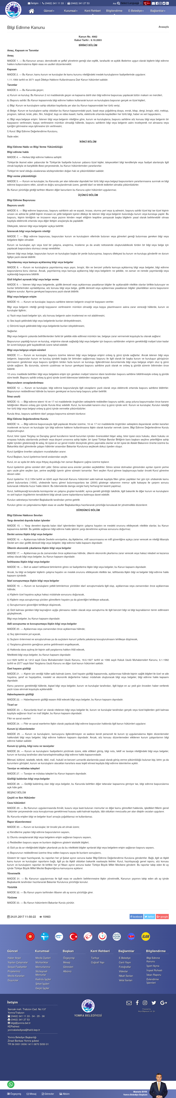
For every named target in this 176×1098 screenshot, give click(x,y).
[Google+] (164, 1002)
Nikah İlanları (126, 975)
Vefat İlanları (125, 980)
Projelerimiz (14, 971)
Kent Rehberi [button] (93, 11)
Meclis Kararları (16, 975)
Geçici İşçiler (42, 988)
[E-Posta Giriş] (129, 1002)
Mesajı (66, 962)
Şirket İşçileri (42, 983)
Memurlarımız (43, 967)
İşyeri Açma (153, 965)
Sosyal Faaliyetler (17, 967)
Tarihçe (95, 958)
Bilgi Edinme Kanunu (153, 959)
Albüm (66, 1093)
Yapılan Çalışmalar (18, 962)
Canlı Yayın (125, 962)
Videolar (123, 971)
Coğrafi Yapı (97, 962)
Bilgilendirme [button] (114, 11)
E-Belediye (125, 958)
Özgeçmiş (15, 1093)
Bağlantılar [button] (157, 11)
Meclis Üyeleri (43, 958)
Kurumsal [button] (70, 11)
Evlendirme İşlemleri (153, 980)
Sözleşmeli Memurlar (41, 973)
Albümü (67, 971)
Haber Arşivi (14, 958)
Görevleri (68, 967)
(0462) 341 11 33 (54, 3)
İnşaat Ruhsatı (154, 970)
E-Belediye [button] (135, 11)
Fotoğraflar (125, 967)
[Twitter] (154, 1002)
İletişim (34, 3)
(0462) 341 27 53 (80, 3)
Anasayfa (164, 26)
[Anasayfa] (31, 10)
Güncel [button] (48, 11)
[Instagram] (145, 1002)
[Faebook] (137, 1002)
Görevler (49, 1093)
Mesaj (32, 1093)
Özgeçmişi (69, 958)
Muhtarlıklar (42, 962)
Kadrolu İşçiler (43, 979)
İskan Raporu (154, 974)
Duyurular (13, 980)
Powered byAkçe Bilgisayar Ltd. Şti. (146, 1010)
